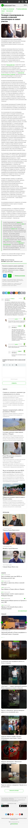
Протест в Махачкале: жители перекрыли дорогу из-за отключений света (12, 711)
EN (4, 1)
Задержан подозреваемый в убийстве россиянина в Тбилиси (13, 410)
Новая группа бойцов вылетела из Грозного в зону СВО (13, 601)
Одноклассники (7, 244)
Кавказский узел (11, 64)
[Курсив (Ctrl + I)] (6, 365)
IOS (16, 228)
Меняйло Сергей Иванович (10, 548)
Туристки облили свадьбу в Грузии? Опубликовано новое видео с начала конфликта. (11, 738)
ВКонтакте (21, 242)
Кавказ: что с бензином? (8, 8)
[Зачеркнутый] (12, 365)
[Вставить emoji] (16, 365)
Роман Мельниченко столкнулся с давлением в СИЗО (12, 456)
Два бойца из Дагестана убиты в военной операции (12, 583)
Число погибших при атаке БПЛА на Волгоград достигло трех (11, 577)
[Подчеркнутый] (9, 365)
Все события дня (22, 611)
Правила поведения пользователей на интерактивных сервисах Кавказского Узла (14, 819)
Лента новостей (9, 10)
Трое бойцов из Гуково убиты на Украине (12, 589)
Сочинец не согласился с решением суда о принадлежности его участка (14, 393)
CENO (22, 223)
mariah (16, 318)
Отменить (14, 383)
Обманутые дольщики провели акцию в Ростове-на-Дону (14, 498)
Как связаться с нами (12, 803)
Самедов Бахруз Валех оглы (10, 567)
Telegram (19, 222)
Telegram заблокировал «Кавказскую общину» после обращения (11, 762)
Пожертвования (23, 803)
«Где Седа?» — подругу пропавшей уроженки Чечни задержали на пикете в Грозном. (14, 687)
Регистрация (14, 379)
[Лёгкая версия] (7, 1)
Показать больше (14, 790)
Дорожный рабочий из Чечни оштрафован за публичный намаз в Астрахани (13, 633)
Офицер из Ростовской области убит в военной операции (12, 607)
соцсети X (7, 239)
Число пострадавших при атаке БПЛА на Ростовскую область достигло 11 (13, 471)
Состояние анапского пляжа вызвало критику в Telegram (13, 433)
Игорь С (12, 298)
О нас (2, 803)
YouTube (19, 241)
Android (13, 228)
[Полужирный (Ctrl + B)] (4, 365)
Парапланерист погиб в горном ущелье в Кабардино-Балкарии (12, 594)
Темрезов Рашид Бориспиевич (11, 530)
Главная (3, 10)
